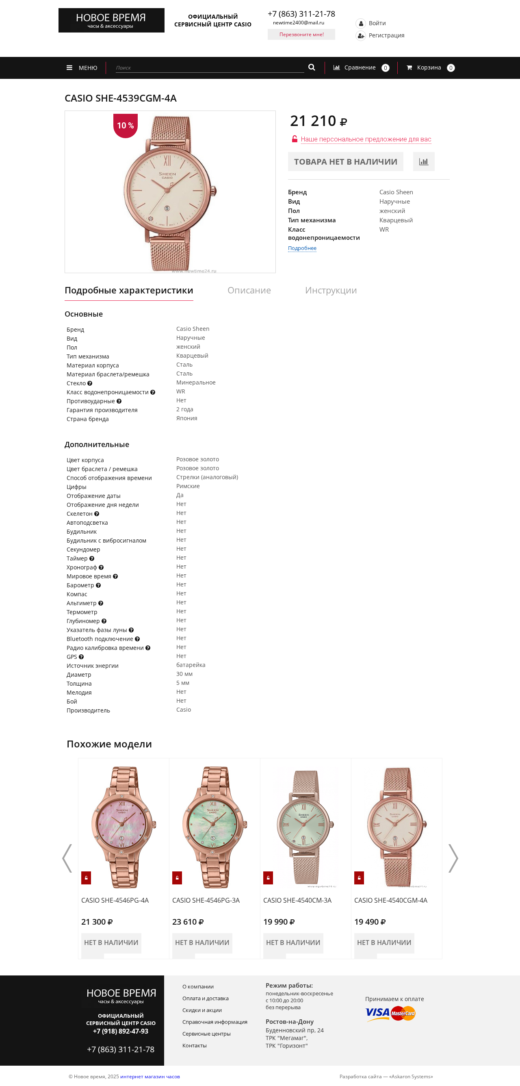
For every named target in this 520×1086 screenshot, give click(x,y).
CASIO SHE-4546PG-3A (206, 900)
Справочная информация (214, 1021)
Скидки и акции (202, 1010)
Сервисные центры (206, 1033)
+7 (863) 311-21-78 (301, 13)
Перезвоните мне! (302, 34)
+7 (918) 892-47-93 (120, 1031)
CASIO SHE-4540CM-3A (297, 900)
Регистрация (386, 35)
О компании (198, 986)
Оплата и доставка (205, 998)
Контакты (194, 1045)
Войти (376, 22)
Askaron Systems (411, 1076)
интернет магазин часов (150, 1076)
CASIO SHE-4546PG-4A (115, 900)
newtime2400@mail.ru (298, 22)
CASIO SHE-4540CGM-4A (390, 900)
